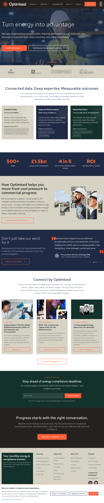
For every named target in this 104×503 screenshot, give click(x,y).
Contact (78, 4)
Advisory (76, 132)
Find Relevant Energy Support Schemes (47, 48)
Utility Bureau (9, 133)
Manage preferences (78, 494)
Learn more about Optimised (16, 220)
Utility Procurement (22, 129)
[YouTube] (96, 483)
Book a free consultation (50, 437)
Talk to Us (90, 4)
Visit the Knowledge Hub (51, 361)
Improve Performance (43, 465)
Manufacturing (58, 464)
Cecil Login (39, 474)
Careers (73, 465)
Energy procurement (42, 458)
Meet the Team (76, 468)
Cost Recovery (9, 129)
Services (32, 4)
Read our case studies (14, 261)
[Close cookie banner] (101, 494)
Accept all (93, 494)
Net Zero (39, 468)
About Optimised (76, 458)
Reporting (77, 135)
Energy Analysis (44, 135)
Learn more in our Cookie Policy (12, 499)
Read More (16, 349)
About (68, 4)
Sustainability (75, 461)
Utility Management (42, 461)
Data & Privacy (93, 461)
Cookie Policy (92, 468)
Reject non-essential (59, 494)
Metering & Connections (47, 132)
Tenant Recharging (21, 133)
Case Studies (40, 471)
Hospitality (57, 467)
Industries (44, 4)
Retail (55, 470)
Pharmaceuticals (59, 473)
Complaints (91, 458)
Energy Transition (86, 132)
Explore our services (13, 48)
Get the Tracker (73, 396)
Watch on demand (85, 349)
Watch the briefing (51, 349)
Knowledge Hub (58, 4)
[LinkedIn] (90, 483)
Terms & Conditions (94, 465)
